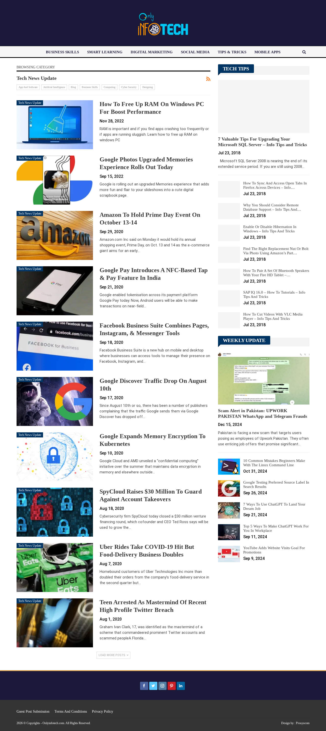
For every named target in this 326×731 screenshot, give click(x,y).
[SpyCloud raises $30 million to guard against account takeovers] (55, 512)
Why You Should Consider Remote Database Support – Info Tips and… (272, 207)
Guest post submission (33, 711)
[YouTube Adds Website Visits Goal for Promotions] (229, 554)
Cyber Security (129, 87)
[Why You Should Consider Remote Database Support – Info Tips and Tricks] (229, 211)
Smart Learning (105, 52)
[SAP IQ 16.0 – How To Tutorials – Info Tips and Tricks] (229, 298)
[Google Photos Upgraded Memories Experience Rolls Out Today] (55, 180)
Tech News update (29, 103)
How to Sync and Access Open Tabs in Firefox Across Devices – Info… (275, 185)
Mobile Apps (267, 52)
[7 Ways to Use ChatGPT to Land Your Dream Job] (229, 510)
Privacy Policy (102, 711)
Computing (109, 87)
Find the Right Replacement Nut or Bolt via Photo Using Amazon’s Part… (275, 251)
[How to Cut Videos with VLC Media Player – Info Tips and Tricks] (229, 320)
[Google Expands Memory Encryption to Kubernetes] (55, 456)
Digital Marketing (152, 52)
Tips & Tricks (232, 52)
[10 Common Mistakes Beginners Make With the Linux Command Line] (229, 467)
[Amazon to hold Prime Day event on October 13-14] (55, 235)
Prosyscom (302, 723)
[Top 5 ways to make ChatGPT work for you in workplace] (229, 532)
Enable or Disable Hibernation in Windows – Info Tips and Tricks (269, 229)
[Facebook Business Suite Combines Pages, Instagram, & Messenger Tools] (55, 346)
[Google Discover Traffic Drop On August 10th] (55, 401)
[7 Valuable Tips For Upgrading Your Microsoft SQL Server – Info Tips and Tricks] (263, 106)
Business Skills (62, 52)
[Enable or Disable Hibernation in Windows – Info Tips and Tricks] (229, 233)
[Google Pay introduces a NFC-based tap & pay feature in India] (55, 290)
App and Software (28, 87)
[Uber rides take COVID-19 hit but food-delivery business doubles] (55, 567)
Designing (147, 87)
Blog (73, 87)
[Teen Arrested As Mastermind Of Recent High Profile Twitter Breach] (55, 622)
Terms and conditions (71, 711)
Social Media (195, 52)
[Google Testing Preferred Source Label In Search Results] (229, 488)
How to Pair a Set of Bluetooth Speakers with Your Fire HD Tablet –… (276, 273)
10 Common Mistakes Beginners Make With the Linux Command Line (274, 463)
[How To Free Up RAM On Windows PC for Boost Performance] (55, 124)
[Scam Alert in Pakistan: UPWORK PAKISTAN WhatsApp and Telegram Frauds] (263, 378)
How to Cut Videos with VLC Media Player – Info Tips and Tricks (273, 316)
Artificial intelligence (54, 87)
